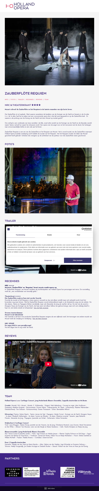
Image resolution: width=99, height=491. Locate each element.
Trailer (21, 99)
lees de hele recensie (41, 308)
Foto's (13, 99)
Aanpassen (48, 260)
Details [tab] (49, 235)
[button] (9, 180)
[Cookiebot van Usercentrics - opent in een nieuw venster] (83, 229)
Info (6, 99)
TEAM (46, 99)
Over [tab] (78, 235)
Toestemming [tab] (20, 235)
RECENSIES (30, 99)
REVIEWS (39, 99)
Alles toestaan (77, 260)
